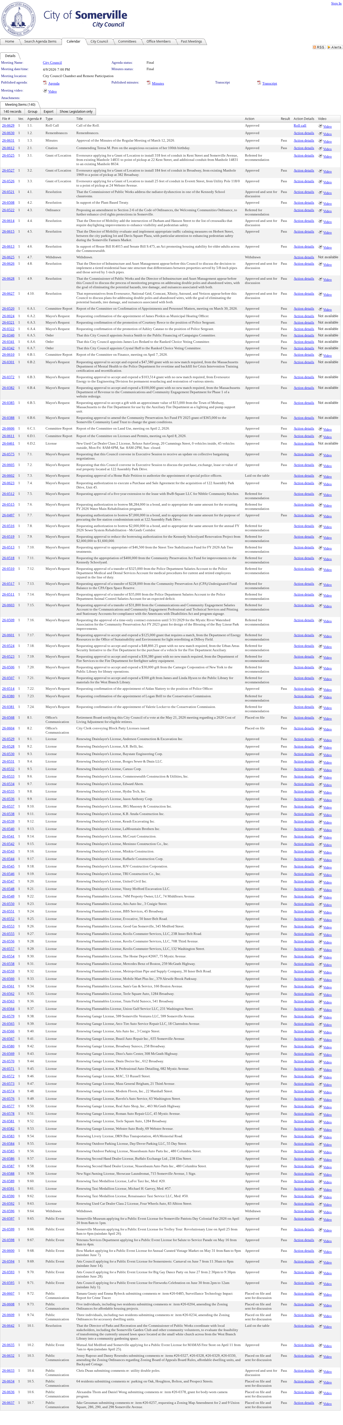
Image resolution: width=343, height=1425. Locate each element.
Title (79, 118)
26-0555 (8, 934)
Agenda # (34, 118)
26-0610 (8, 355)
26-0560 (8, 979)
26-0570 (8, 1061)
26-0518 (8, 558)
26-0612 (8, 148)
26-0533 (8, 776)
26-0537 (8, 806)
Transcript (269, 83)
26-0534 (8, 784)
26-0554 (8, 956)
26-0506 (8, 667)
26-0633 (8, 1371)
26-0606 (8, 428)
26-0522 (8, 210)
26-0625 (8, 257)
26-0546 (8, 874)
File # (6, 118)
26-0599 (8, 1229)
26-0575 (8, 454)
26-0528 (8, 746)
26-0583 (8, 1136)
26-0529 (8, 739)
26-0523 (8, 656)
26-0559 (8, 971)
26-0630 (8, 133)
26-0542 (8, 844)
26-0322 (8, 329)
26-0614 (8, 221)
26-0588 (8, 1174)
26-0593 (8, 1272)
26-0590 (8, 1196)
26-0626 (8, 263)
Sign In (336, 3)
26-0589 (8, 1181)
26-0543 (8, 851)
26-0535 (8, 791)
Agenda (53, 83)
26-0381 (8, 707)
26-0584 (8, 1144)
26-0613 (8, 246)
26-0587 (8, 1166)
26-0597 (8, 1218)
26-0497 (8, 515)
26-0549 (8, 896)
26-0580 (8, 1046)
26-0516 (8, 526)
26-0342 (8, 348)
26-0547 (8, 881)
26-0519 (8, 537)
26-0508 (8, 202)
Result (285, 118)
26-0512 (8, 494)
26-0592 (8, 1204)
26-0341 (8, 342)
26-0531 (8, 761)
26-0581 (8, 1121)
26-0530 (8, 754)
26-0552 (8, 919)
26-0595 (8, 1283)
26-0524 (8, 646)
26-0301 (8, 362)
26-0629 (8, 125)
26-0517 (8, 584)
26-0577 (8, 1106)
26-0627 (8, 293)
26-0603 (8, 605)
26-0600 (8, 1251)
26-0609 (8, 1315)
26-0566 (8, 1031)
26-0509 (8, 620)
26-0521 (8, 192)
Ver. (21, 118)
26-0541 (8, 836)
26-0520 (8, 308)
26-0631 (8, 140)
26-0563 (8, 1001)
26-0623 (8, 483)
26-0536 (8, 799)
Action (249, 118)
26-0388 (8, 418)
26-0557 (8, 949)
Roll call (300, 125)
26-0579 (8, 1016)
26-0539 (8, 821)
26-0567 (8, 1039)
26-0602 (8, 475)
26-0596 (8, 1211)
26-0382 (8, 388)
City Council (52, 62)
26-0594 (8, 1261)
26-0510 (8, 569)
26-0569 (8, 1054)
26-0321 (8, 322)
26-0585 (8, 1151)
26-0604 (8, 728)
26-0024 (8, 316)
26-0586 (8, 1159)
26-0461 (8, 443)
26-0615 (8, 231)
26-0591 (8, 1189)
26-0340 (8, 335)
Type (49, 118)
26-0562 (8, 994)
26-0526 (8, 181)
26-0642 (8, 1326)
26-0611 (8, 436)
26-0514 (8, 689)
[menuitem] (12, 111)
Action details (304, 133)
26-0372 (8, 377)
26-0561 (8, 986)
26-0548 (8, 889)
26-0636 (8, 1392)
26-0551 (8, 911)
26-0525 (8, 155)
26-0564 (8, 1009)
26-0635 (8, 1345)
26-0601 (8, 635)
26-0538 (8, 814)
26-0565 (8, 1024)
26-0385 (8, 403)
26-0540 (8, 829)
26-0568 (8, 717)
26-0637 (8, 1403)
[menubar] (48, 111)
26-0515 (8, 504)
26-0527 (8, 170)
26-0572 (8, 1076)
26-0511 (8, 594)
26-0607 (8, 1293)
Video (52, 91)
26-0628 (8, 278)
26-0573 (8, 1084)
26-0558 (8, 964)
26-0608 (8, 1304)
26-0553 (8, 926)
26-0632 (8, 1356)
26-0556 (8, 941)
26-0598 (8, 1240)
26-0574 (8, 1091)
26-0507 (8, 678)
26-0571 (8, 1069)
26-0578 (8, 1114)
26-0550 (8, 904)
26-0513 (8, 547)
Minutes (158, 83)
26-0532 (8, 769)
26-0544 (8, 859)
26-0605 (8, 465)
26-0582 (8, 1129)
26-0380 (8, 696)
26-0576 (8, 1099)
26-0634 (8, 1381)
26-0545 (8, 866)
